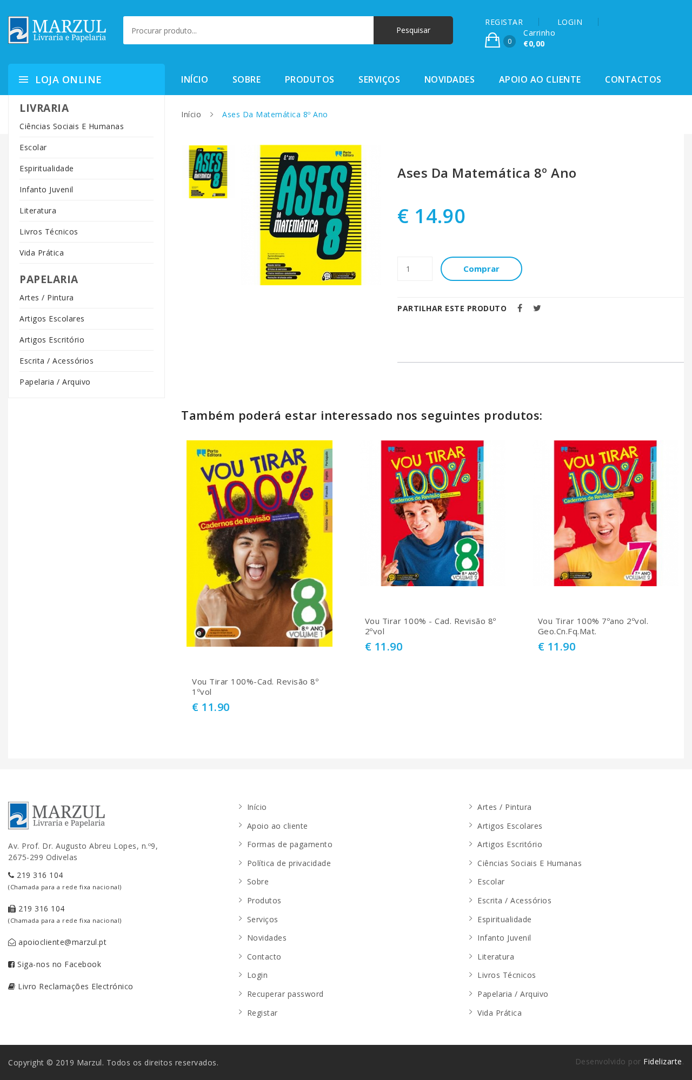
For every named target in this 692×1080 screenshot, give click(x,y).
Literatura (37, 210)
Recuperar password (285, 994)
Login (257, 975)
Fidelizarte (662, 1061)
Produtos (310, 79)
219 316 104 (65, 880)
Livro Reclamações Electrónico (75, 986)
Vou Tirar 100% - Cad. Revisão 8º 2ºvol (430, 626)
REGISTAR (504, 22)
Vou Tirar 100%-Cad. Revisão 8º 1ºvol (255, 686)
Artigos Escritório (51, 339)
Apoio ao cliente (540, 79)
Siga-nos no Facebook (58, 964)
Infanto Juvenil (46, 189)
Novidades (449, 79)
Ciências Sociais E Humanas (71, 126)
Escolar (33, 147)
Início (194, 79)
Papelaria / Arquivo (55, 382)
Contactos (633, 79)
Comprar (481, 268)
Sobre (246, 79)
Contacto (264, 956)
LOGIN (570, 22)
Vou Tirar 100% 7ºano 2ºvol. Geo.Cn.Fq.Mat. (593, 626)
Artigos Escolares (52, 318)
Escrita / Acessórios (56, 360)
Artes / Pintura (46, 297)
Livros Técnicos (48, 231)
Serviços (379, 79)
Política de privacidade (289, 863)
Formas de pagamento (290, 844)
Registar (262, 1013)
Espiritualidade (46, 168)
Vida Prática (41, 252)
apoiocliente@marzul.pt (61, 942)
